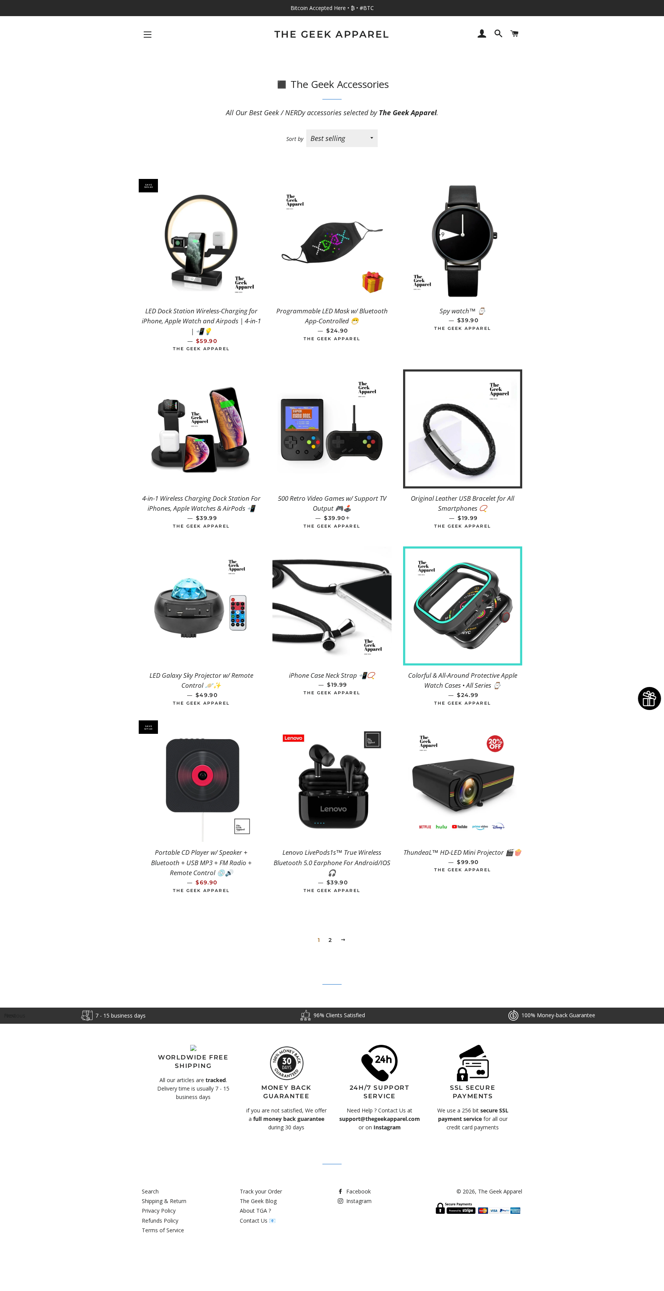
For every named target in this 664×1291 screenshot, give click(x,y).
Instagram (358, 1201)
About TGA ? (255, 1210)
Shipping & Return (164, 1201)
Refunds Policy (160, 1220)
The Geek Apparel (332, 34)
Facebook (358, 1191)
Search (150, 1191)
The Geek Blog (258, 1201)
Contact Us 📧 (258, 1220)
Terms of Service (163, 1230)
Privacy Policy (159, 1210)
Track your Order (261, 1191)
